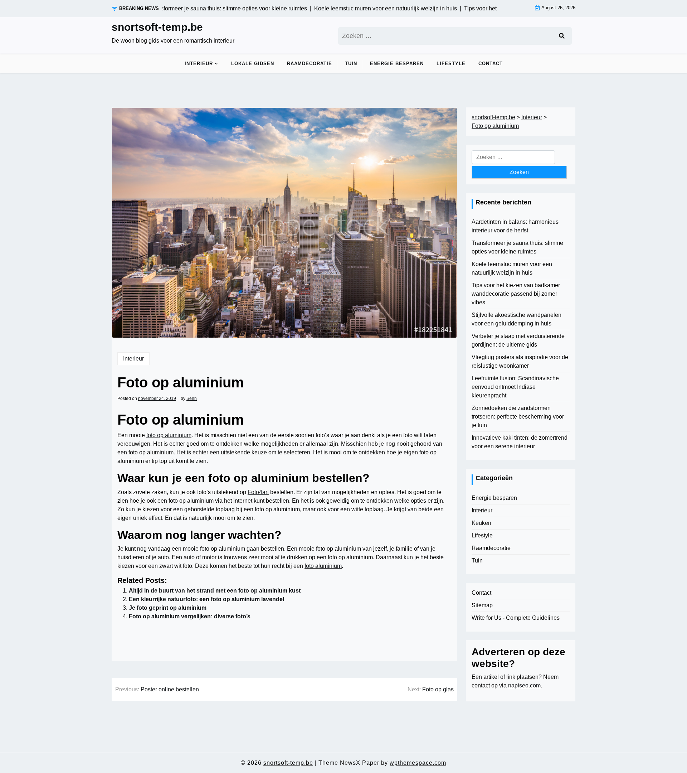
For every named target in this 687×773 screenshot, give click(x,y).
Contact (490, 63)
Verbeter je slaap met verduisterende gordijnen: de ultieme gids (518, 340)
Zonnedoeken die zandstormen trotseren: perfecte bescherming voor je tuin (518, 416)
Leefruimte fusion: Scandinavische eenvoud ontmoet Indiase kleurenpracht (515, 386)
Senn (191, 398)
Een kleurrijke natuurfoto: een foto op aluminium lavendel (206, 599)
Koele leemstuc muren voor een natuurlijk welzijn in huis (512, 268)
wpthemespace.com (418, 763)
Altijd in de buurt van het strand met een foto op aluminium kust (215, 591)
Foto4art (258, 492)
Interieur (199, 63)
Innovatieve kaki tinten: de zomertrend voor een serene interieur (519, 442)
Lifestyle (451, 63)
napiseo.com (524, 685)
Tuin (351, 63)
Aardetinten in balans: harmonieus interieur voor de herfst (515, 226)
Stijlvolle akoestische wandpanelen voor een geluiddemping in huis (516, 319)
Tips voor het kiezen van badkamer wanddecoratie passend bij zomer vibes (516, 293)
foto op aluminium (168, 435)
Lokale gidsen (252, 63)
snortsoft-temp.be (157, 27)
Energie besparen (397, 63)
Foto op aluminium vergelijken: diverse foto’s (189, 616)
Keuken (481, 523)
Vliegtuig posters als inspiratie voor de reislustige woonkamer (520, 361)
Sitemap (482, 605)
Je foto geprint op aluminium (167, 608)
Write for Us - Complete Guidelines (516, 618)
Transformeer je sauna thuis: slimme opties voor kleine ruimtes (517, 247)
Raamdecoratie (309, 63)
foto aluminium (323, 566)
